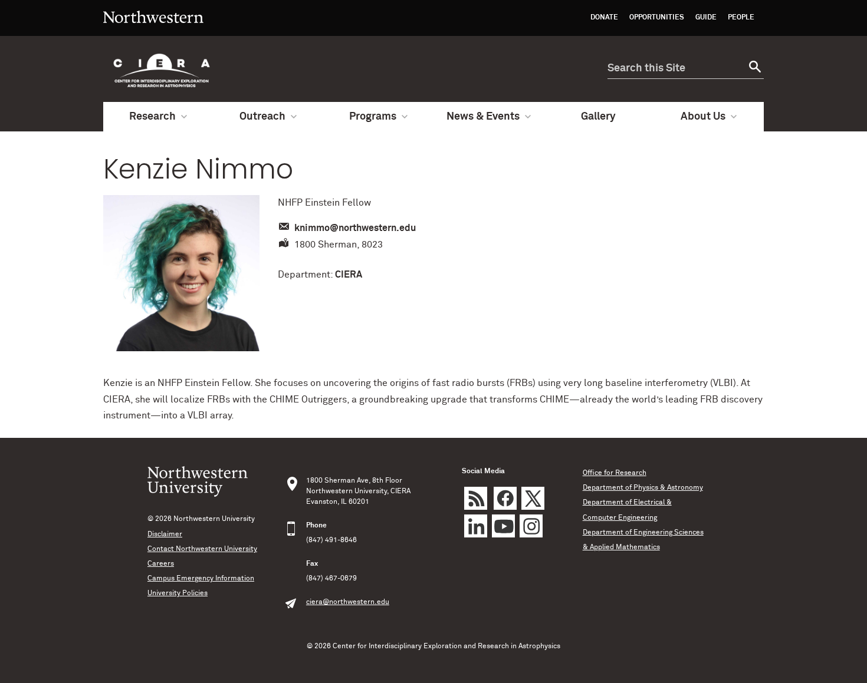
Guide (706, 17)
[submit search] (753, 68)
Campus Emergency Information (200, 578)
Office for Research (614, 473)
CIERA (348, 274)
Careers (160, 563)
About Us (703, 116)
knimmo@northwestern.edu (355, 228)
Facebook (505, 498)
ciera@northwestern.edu (347, 602)
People (741, 17)
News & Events (483, 116)
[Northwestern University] (153, 30)
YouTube (503, 525)
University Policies (177, 593)
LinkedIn (475, 525)
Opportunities (656, 17)
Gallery (598, 116)
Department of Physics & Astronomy (643, 487)
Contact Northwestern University (202, 549)
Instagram (531, 525)
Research (152, 116)
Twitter (532, 498)
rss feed (475, 498)
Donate (604, 17)
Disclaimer (164, 534)
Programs (372, 116)
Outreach (262, 116)
